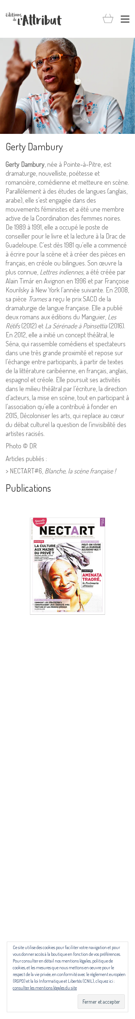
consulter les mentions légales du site (45, 988)
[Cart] (108, 19)
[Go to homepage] (34, 19)
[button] (125, 19)
